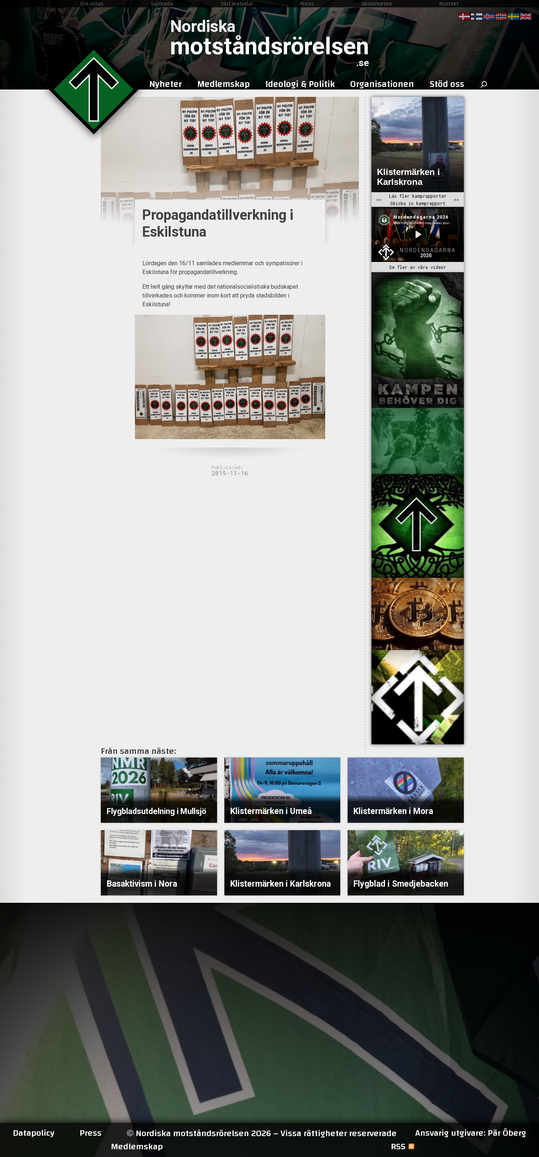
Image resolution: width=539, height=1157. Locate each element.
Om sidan (91, 3)
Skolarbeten (377, 3)
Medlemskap (137, 1146)
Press (307, 3)
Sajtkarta (162, 3)
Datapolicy (33, 1133)
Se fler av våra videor (417, 267)
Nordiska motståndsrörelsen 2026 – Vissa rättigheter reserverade (262, 1133)
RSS (398, 1146)
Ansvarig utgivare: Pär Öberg (470, 1133)
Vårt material (237, 3)
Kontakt (449, 3)
